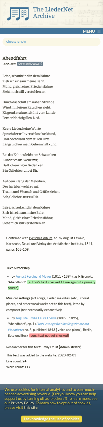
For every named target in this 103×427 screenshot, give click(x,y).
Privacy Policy (22, 403)
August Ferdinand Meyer (33, 276)
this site (31, 407)
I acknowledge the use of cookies (52, 419)
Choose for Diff (16, 41)
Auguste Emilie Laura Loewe (36, 318)
